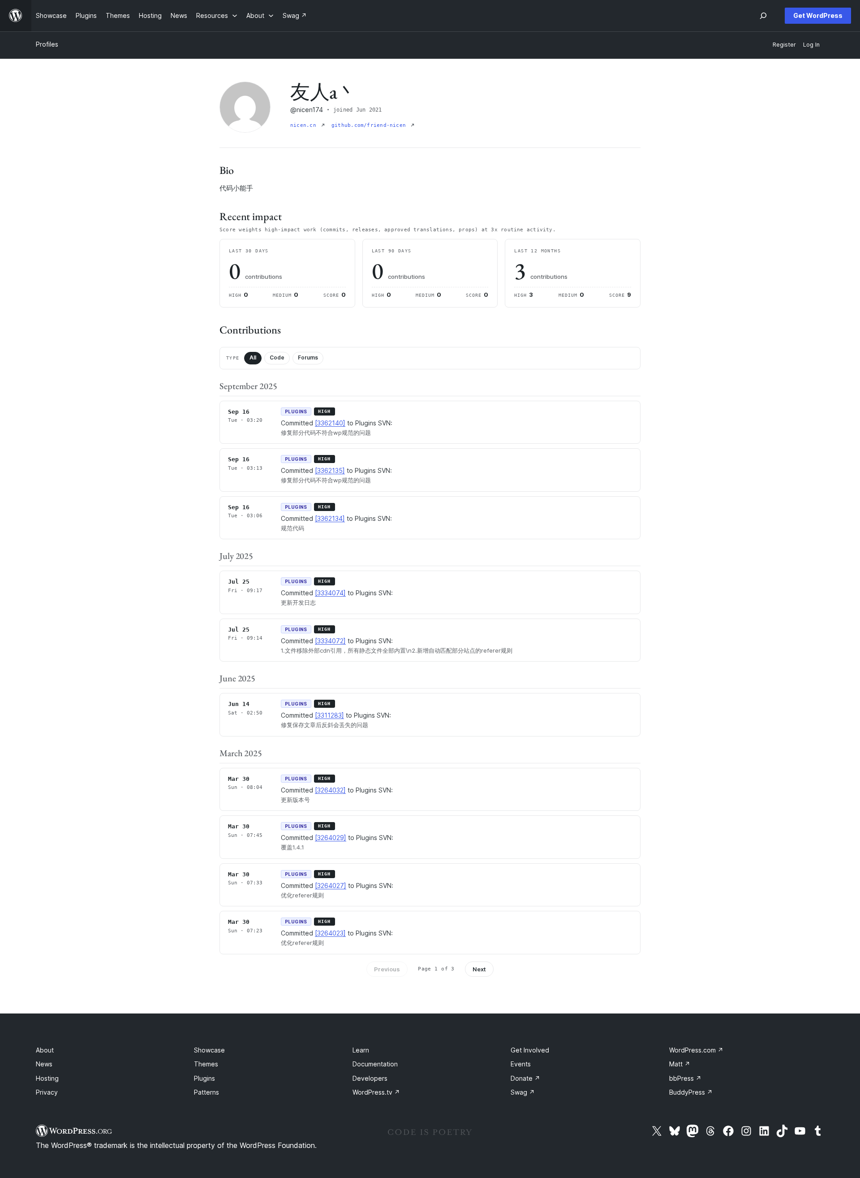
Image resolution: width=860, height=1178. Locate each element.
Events (521, 1064)
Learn (361, 1050)
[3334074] (330, 593)
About (45, 1050)
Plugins (204, 1078)
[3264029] (330, 837)
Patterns (206, 1092)
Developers (370, 1078)
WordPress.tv (376, 1092)
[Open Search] (763, 15)
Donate (525, 1078)
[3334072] (330, 641)
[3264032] (330, 790)
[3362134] (330, 518)
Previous (387, 969)
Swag (523, 1092)
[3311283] (329, 715)
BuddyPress (691, 1092)
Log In (811, 44)
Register (784, 44)
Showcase (209, 1050)
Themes (206, 1064)
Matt (679, 1064)
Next (479, 969)
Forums (308, 357)
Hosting (47, 1078)
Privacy (47, 1092)
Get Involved (530, 1050)
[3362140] (330, 423)
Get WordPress (818, 15)
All (252, 357)
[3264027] (330, 885)
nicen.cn (304, 125)
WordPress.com (696, 1050)
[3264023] (330, 933)
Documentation (375, 1064)
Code (277, 357)
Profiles (47, 44)
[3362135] (330, 470)
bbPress (685, 1078)
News (44, 1064)
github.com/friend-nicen (370, 125)
